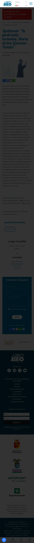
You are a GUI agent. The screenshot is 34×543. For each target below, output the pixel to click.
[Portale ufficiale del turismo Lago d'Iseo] (7, 3)
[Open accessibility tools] (4, 540)
